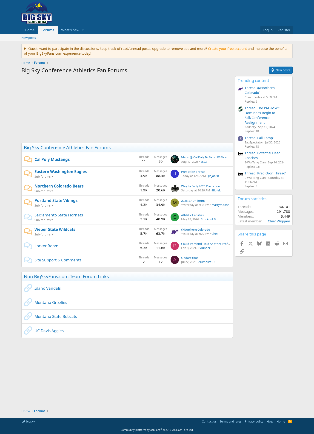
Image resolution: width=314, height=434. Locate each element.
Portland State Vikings (55, 200)
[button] (83, 30)
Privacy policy (254, 421)
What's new (70, 30)
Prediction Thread (193, 172)
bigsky (30, 421)
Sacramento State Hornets (58, 215)
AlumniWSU (206, 262)
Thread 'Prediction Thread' (265, 173)
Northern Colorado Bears (58, 186)
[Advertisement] (127, 109)
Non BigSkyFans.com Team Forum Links (66, 276)
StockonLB (208, 219)
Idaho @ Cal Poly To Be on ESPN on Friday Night (214, 157)
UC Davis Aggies (49, 330)
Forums (47, 30)
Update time (189, 258)
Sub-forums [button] (42, 176)
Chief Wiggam (279, 221)
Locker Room (46, 245)
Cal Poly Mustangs (52, 159)
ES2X (203, 162)
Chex (214, 234)
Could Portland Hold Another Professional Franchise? (217, 244)
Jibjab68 (213, 176)
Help (270, 421)
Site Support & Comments (57, 260)
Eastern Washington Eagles (60, 171)
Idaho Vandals (47, 288)
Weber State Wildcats (54, 229)
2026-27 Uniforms (193, 201)
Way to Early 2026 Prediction (200, 186)
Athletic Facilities (192, 215)
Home (29, 30)
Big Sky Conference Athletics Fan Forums (67, 147)
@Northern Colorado (195, 229)
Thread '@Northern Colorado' (260, 90)
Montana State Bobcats (55, 316)
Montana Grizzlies (50, 302)
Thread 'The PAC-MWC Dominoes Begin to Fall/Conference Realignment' (262, 115)
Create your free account (227, 48)
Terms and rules (230, 421)
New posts (28, 38)
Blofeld (217, 190)
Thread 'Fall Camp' (259, 137)
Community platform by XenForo (157, 429)
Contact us (209, 421)
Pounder (204, 248)
